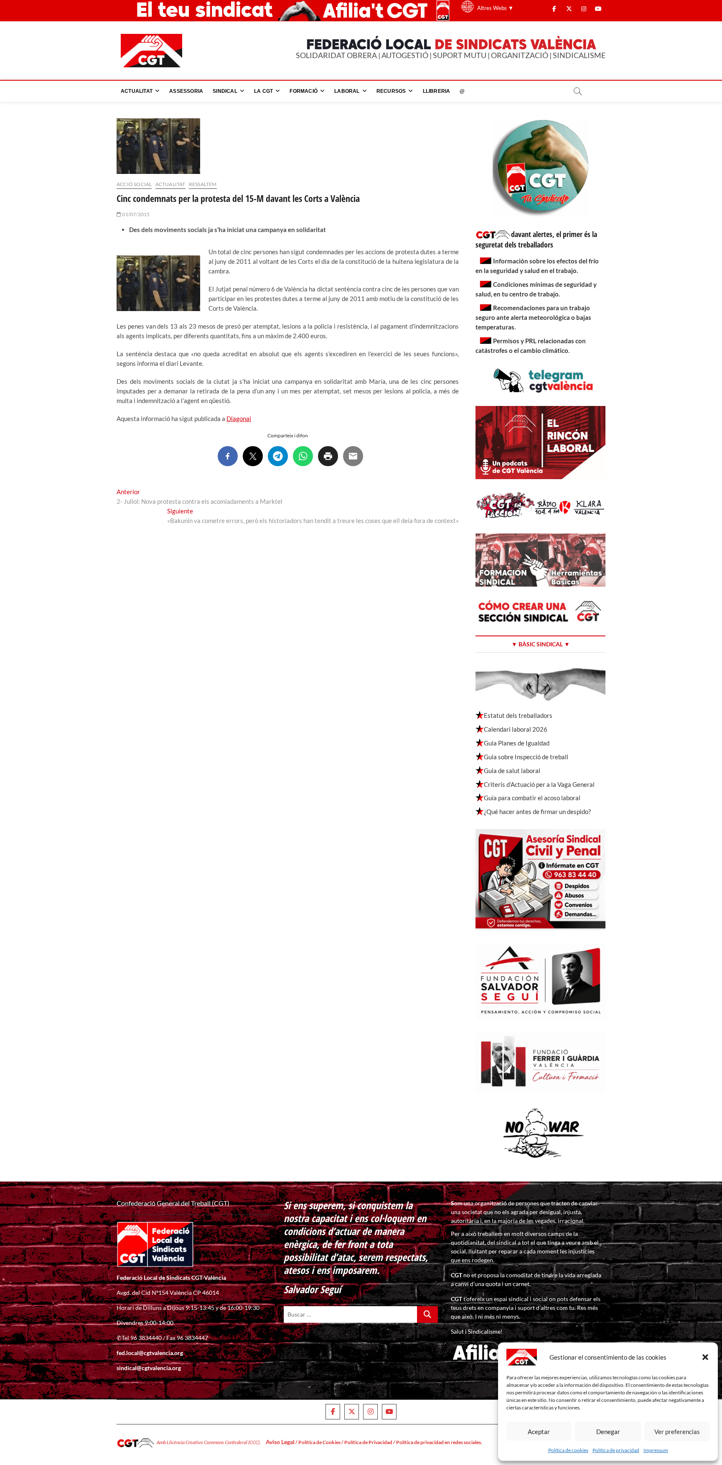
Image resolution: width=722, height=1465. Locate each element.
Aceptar (539, 1431)
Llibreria (436, 91)
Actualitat (137, 91)
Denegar (608, 1431)
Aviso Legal (280, 1441)
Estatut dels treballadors (518, 715)
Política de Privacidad (368, 1442)
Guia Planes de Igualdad (516, 743)
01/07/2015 (135, 214)
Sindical (225, 91)
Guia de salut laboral (512, 770)
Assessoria (186, 91)
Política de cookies (568, 1450)
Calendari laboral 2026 (515, 729)
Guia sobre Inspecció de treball (526, 757)
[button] (705, 1357)
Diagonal (238, 418)
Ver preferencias (677, 1431)
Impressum (655, 1450)
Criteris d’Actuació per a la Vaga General (539, 784)
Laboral (346, 91)
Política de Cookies (319, 1442)
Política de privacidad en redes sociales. (439, 1442)
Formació (304, 91)
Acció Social (134, 184)
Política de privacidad (615, 1450)
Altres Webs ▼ (495, 8)
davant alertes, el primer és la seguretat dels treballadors (536, 239)
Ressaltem (203, 184)
